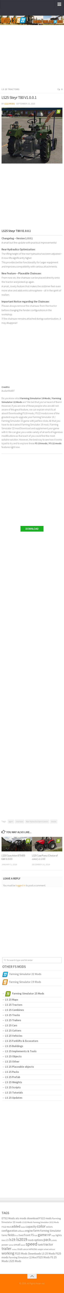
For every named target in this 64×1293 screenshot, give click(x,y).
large (53, 1235)
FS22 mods (45, 1218)
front (27, 1235)
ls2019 (21, 1239)
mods (31, 1240)
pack (47, 1239)
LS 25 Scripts (13, 1087)
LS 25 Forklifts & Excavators (21, 1041)
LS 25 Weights (13, 1082)
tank (40, 1244)
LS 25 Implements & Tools (21, 1051)
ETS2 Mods (8, 1218)
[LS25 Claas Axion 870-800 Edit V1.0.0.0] (17, 844)
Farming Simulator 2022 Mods (46, 1222)
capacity (31, 1226)
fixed (20, 1235)
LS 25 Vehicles (13, 1035)
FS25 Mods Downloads (28, 1253)
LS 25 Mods (48, 1253)
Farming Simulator (50, 1230)
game (42, 1234)
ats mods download (27, 1218)
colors (49, 1226)
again (11, 821)
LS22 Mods (9, 103)
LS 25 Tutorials (14, 1092)
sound (23, 1245)
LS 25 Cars (11, 1025)
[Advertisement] (32, 53)
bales (23, 1227)
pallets (54, 1240)
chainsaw (19, 821)
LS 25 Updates (13, 1097)
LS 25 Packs (12, 1072)
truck (20, 1249)
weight (40, 1249)
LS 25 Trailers (13, 1020)
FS (32, 1235)
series (11, 1245)
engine (29, 1230)
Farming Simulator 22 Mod (23, 1257)
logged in (20, 885)
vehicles (32, 1249)
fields (11, 1235)
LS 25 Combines (14, 1010)
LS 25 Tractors (10, 89)
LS (7, 1240)
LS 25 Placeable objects (19, 1066)
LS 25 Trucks (12, 1015)
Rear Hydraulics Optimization (37, 821)
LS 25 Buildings (14, 1046)
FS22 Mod (6, 1226)
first (16, 1235)
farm (36, 1230)
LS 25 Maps (11, 999)
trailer (6, 1248)
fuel (35, 1235)
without (52, 1249)
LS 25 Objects (13, 1056)
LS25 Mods (15, 1261)
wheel (46, 1249)
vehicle (25, 1249)
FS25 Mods (43, 1257)
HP (49, 1235)
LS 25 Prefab (12, 1077)
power (5, 1244)
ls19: (12, 1239)
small (17, 1244)
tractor (53, 821)
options (38, 1240)
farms (4, 1235)
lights (58, 1235)
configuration (9, 1230)
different (21, 1231)
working (8, 1253)
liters (3, 1240)
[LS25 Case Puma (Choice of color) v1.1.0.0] (47, 844)
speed (31, 1244)
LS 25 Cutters (13, 1030)
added (15, 1226)
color (41, 1226)
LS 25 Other (12, 1061)
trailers (14, 1249)
